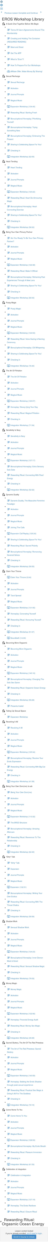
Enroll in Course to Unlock (24, 1237)
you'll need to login (34, 1233)
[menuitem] (1, 6)
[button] (1, 2)
